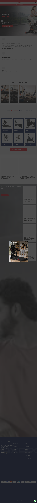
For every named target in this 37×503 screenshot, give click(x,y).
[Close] (27, 241)
